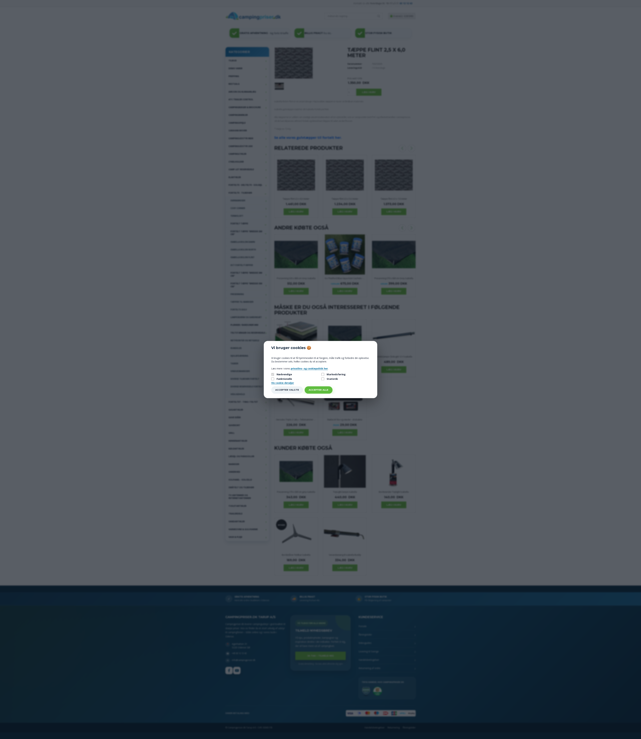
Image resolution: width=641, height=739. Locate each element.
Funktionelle (284, 379)
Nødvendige (284, 374)
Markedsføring (336, 374)
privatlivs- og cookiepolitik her (309, 368)
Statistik (332, 379)
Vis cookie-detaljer (282, 382)
